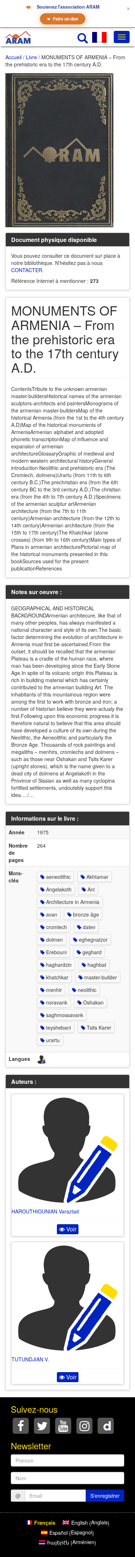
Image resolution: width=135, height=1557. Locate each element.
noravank (56, 1002)
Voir (70, 1229)
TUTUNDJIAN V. (30, 1359)
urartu (52, 1040)
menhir (53, 989)
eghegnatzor (92, 939)
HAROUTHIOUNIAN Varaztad (45, 1211)
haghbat (96, 964)
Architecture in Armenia (72, 901)
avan (51, 914)
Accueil (13, 57)
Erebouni (56, 952)
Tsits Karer (98, 1027)
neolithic (86, 989)
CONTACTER (26, 270)
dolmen (54, 939)
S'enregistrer (105, 1495)
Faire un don (62, 18)
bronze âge (85, 914)
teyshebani (58, 1027)
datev (88, 927)
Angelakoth (58, 889)
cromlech (56, 927)
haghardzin (58, 964)
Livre (31, 57)
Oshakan (93, 1002)
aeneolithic (58, 876)
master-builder (100, 977)
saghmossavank (64, 1014)
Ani (90, 889)
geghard (91, 952)
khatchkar (56, 977)
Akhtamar (96, 876)
